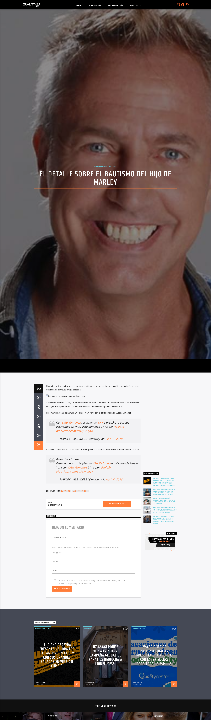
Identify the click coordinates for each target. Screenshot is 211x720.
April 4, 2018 (114, 473)
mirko (85, 525)
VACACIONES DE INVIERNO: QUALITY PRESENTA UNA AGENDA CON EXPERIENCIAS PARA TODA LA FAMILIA (154, 689)
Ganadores (95, 5)
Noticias (112, 182)
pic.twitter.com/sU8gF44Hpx (74, 506)
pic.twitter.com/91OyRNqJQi (74, 465)
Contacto (135, 5)
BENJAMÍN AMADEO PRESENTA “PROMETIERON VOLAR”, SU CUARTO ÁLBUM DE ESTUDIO (164, 526)
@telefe (119, 461)
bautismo (65, 525)
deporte (87, 663)
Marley (76, 525)
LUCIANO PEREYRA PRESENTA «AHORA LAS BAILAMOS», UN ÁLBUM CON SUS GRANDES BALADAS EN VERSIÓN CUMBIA (164, 516)
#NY (100, 457)
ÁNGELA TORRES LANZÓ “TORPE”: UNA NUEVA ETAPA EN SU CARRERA (164, 535)
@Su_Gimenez (71, 457)
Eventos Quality (42, 663)
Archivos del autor (116, 538)
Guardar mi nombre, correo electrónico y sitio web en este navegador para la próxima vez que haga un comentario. (93, 614)
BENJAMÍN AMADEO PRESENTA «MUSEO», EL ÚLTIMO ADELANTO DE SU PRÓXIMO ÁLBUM (165, 544)
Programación (115, 5)
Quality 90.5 (55, 539)
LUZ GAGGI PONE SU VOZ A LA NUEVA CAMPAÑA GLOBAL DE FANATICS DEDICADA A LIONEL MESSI (163, 554)
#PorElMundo (101, 497)
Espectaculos (100, 182)
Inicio (79, 5)
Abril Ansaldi (40, 717)
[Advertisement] (160, 460)
